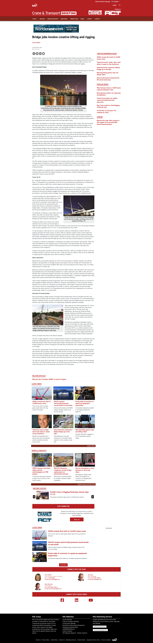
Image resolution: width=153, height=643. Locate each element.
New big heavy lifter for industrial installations (109, 94)
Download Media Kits (100, 630)
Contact (97, 18)
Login (114, 5)
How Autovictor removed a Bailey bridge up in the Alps (63, 432)
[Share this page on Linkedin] (40, 53)
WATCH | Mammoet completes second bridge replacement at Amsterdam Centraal (62, 471)
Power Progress (67, 631)
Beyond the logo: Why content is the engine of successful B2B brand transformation (108, 122)
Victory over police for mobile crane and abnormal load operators (107, 100)
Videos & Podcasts (52, 18)
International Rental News (70, 627)
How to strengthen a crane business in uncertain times (84, 470)
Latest (34, 18)
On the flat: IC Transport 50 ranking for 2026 (106, 111)
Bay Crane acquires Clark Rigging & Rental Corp (108, 106)
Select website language (102, 1)
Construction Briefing (69, 623)
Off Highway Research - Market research (75, 633)
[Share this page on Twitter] (37, 53)
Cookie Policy (54, 640)
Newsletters (74, 18)
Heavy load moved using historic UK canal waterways (108, 79)
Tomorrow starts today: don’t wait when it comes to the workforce (41, 432)
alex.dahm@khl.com (96, 579)
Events (89, 18)
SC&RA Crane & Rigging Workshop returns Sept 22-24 (69, 493)
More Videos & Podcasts (86, 484)
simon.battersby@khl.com (55, 588)
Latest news (37, 384)
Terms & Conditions (106, 640)
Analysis (42, 18)
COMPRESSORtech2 (69, 629)
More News (91, 446)
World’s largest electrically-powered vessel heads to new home (63, 403)
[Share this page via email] (43, 53)
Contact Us (62, 640)
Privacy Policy (45, 640)
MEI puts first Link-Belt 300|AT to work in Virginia (49, 379)
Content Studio (81, 640)
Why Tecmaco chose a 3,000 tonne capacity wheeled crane (109, 89)
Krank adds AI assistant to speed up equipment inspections (84, 403)
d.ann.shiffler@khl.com (54, 579)
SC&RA (82, 18)
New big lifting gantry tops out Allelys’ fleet (84, 431)
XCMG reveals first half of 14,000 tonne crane (41, 402)
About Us (38, 640)
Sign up (77, 519)
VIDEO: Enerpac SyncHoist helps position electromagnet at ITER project (41, 471)
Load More (63, 565)
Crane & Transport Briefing (71, 621)
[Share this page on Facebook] (33, 53)
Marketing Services (99, 626)
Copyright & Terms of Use (93, 640)
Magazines (64, 18)
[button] (92, 496)
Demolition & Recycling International (73, 625)
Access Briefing (67, 619)
